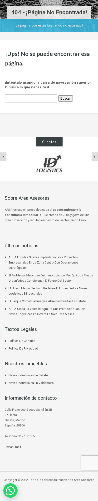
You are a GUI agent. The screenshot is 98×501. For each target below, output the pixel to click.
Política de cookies (22, 341)
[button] (10, 490)
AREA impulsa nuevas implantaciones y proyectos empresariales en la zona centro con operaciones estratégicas (43, 262)
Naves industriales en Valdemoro (31, 383)
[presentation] (3, 156)
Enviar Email (13, 447)
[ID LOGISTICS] (49, 163)
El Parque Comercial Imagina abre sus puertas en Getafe (47, 301)
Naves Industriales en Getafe (28, 375)
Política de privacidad (23, 348)
